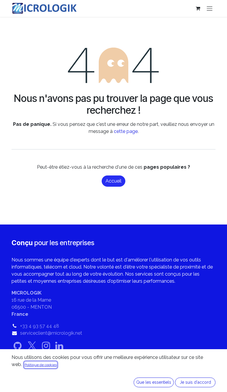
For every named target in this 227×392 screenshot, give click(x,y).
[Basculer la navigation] (209, 8)
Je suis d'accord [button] (195, 382)
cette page (126, 131)
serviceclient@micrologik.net (51, 333)
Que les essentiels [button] (153, 382)
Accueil (113, 181)
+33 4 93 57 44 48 (39, 326)
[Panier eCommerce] (198, 8)
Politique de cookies (41, 365)
